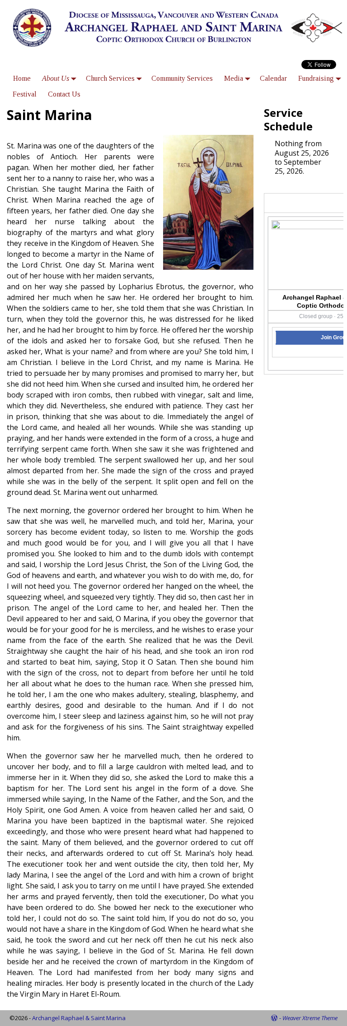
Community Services (182, 78)
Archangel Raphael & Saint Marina (79, 1018)
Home (22, 78)
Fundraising (316, 78)
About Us (55, 78)
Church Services (110, 78)
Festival (25, 94)
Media (233, 78)
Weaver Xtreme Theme (310, 1018)
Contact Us (64, 94)
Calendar (273, 78)
